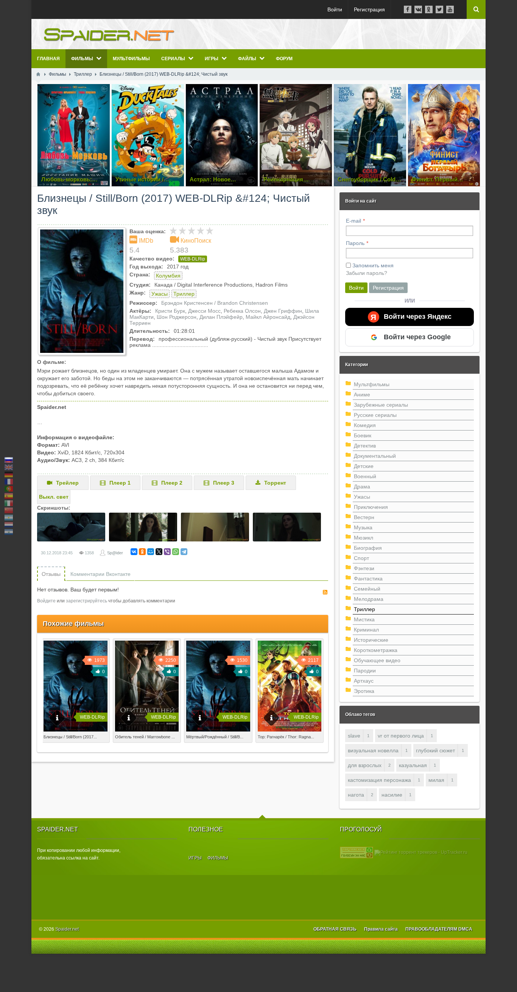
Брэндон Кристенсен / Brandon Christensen (214, 303)
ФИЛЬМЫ (217, 858)
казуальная (413, 765)
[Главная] (38, 74)
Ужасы (159, 294)
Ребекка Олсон (242, 311)
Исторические (371, 640)
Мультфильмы (371, 384)
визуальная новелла (373, 750)
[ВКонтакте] (134, 551)
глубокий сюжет (435, 750)
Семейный (367, 589)
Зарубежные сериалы (381, 405)
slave (354, 736)
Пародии (365, 671)
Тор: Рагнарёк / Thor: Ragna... (286, 737)
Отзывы (51, 574)
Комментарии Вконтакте (100, 574)
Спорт (361, 558)
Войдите (46, 601)
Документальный (375, 456)
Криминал (366, 630)
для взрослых (365, 765)
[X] (159, 551)
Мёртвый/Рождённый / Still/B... (214, 737)
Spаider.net (67, 929)
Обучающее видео (377, 660)
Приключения (371, 507)
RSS (325, 592)
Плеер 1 (120, 483)
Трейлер (67, 483)
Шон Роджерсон (176, 317)
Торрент (275, 483)
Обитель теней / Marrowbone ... (145, 737)
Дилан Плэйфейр (221, 317)
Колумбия (168, 276)
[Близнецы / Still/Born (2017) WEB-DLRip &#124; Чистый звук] (81, 291)
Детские (364, 466)
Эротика (364, 691)
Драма (362, 487)
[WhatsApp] (175, 551)
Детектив (365, 446)
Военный (365, 476)
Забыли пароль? (366, 273)
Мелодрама (368, 599)
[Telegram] (184, 551)
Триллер (184, 294)
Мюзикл (363, 538)
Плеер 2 (171, 483)
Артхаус (364, 681)
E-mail (353, 221)
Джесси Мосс (204, 311)
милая (436, 780)
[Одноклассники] (142, 551)
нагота (356, 795)
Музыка (363, 527)
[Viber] (167, 551)
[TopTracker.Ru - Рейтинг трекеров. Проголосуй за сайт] (356, 852)
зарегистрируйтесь (86, 601)
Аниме (362, 394)
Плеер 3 (223, 483)
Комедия (365, 425)
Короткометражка (375, 650)
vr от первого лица (401, 736)
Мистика (364, 619)
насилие (392, 795)
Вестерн (364, 517)
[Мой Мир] (150, 551)
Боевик (362, 435)
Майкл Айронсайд (268, 317)
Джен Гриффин (283, 311)
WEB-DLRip (192, 259)
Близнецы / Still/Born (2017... (70, 737)
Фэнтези (364, 568)
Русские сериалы (375, 415)
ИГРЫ (195, 858)
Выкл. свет (54, 497)
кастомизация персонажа (379, 780)
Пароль (355, 243)
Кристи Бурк (170, 311)
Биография (368, 548)
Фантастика (368, 579)
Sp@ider (115, 553)
